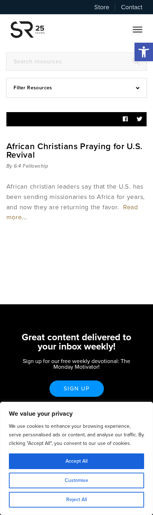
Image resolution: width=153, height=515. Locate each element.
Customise (76, 480)
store (101, 7)
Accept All (76, 461)
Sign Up (77, 388)
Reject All (76, 499)
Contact (131, 7)
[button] (143, 52)
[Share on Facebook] (125, 119)
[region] (76, 458)
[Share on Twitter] (139, 119)
